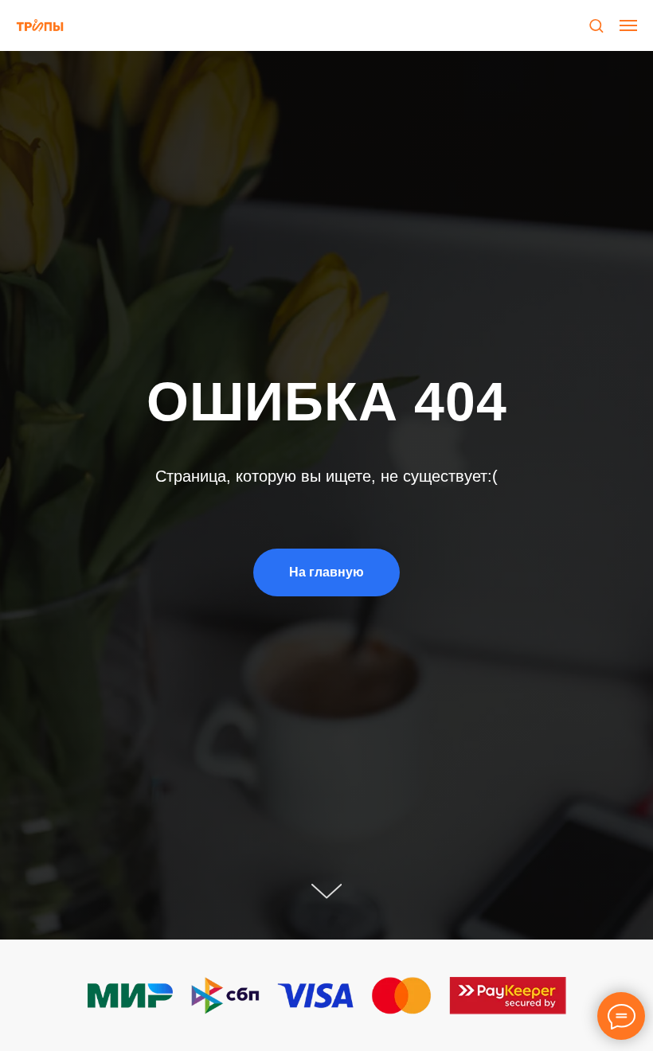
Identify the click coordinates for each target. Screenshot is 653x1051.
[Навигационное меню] (628, 25)
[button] (596, 25)
